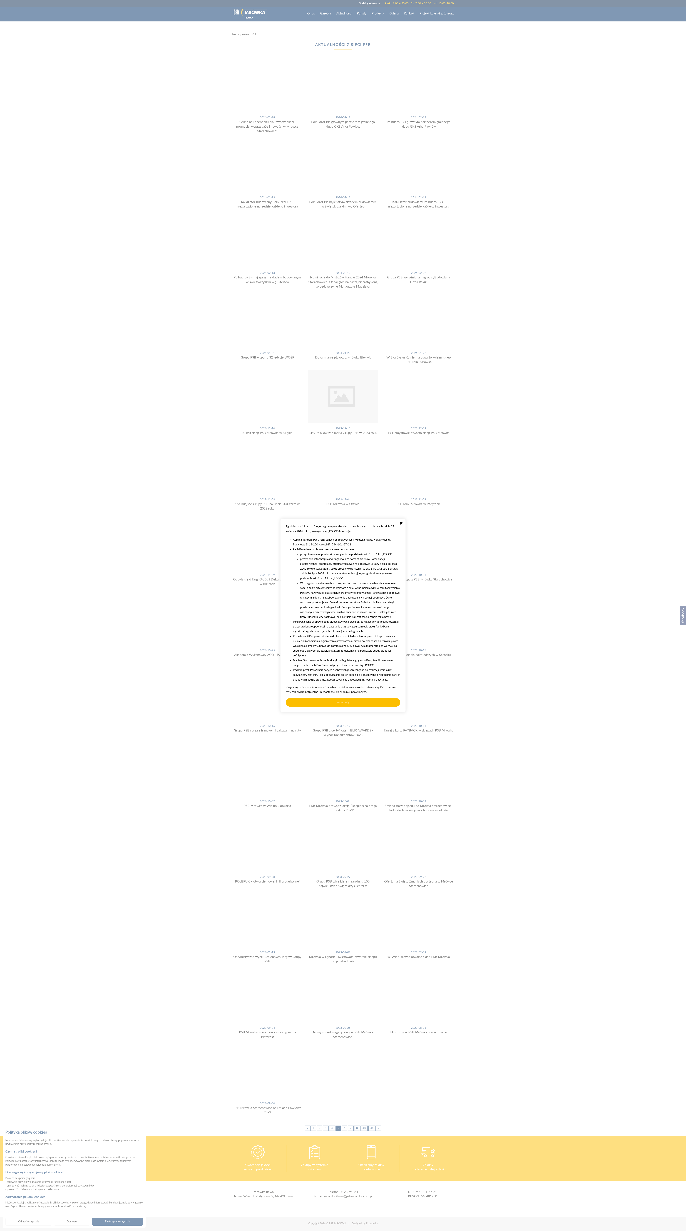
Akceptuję (343, 702)
